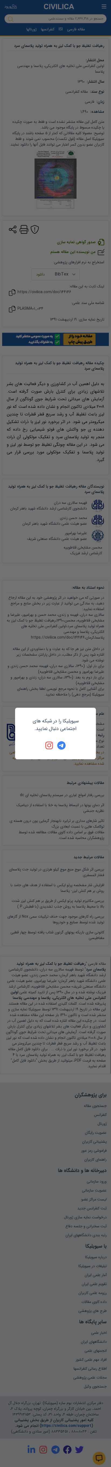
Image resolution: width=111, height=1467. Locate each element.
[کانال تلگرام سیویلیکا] (61, 745)
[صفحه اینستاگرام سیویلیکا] (49, 745)
